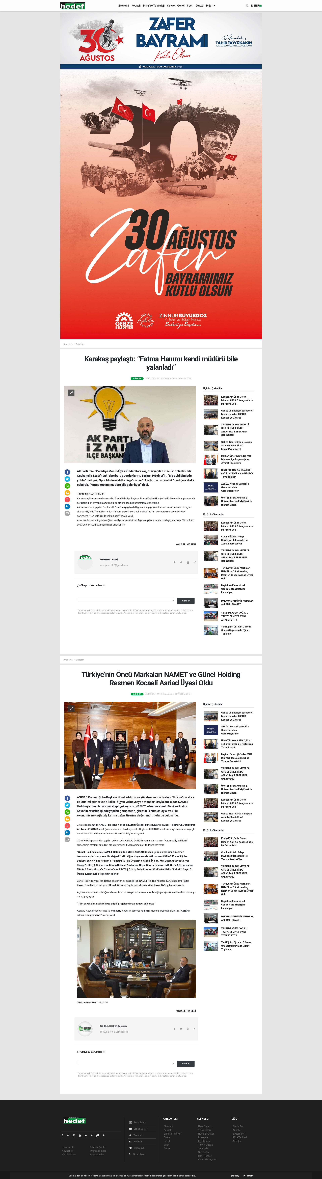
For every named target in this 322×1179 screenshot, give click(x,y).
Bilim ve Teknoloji (153, 5)
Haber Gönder (97, 1154)
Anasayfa (68, 344)
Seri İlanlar (203, 1152)
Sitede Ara (238, 1126)
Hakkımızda (68, 1147)
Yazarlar (138, 1135)
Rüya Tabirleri (240, 1137)
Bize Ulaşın (139, 1154)
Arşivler (137, 1141)
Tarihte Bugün (205, 1144)
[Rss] (93, 1135)
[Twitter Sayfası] (69, 1135)
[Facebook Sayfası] (64, 1135)
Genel (180, 5)
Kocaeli (135, 5)
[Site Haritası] (98, 1135)
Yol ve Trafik (204, 1130)
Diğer (209, 5)
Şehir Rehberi (205, 1156)
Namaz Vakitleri (206, 1133)
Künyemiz (139, 1148)
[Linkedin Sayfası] (87, 1135)
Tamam (249, 1175)
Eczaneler (203, 1137)
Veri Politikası (69, 1154)
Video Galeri (140, 1129)
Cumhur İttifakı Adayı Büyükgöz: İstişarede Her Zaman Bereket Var (234, 540)
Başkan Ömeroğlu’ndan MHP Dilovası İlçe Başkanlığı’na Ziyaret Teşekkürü (236, 459)
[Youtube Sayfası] (81, 1135)
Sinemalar (203, 1148)
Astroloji (237, 1141)
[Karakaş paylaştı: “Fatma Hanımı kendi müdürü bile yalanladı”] (130, 424)
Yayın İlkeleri (68, 1150)
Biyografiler (239, 1133)
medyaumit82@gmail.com (114, 565)
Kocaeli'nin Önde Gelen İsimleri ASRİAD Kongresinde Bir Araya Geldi (237, 400)
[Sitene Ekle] (105, 1135)
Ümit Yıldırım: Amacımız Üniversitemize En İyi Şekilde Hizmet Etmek (236, 501)
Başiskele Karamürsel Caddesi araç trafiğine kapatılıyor (233, 589)
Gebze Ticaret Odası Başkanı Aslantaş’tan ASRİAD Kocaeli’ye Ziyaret (236, 445)
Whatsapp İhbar (98, 1150)
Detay (236, 1175)
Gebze (199, 5)
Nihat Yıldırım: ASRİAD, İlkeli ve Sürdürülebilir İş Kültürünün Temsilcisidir (237, 473)
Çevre (171, 5)
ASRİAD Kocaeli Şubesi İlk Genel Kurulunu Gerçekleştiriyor (235, 487)
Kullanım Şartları (98, 1147)
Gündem (80, 344)
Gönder (186, 600)
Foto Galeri (139, 1122)
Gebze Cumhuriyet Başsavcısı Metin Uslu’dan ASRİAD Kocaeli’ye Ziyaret (237, 414)
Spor (190, 5)
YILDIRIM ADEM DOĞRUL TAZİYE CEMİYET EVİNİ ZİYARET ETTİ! (234, 616)
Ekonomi (123, 5)
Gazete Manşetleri (207, 1159)
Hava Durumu (205, 1126)
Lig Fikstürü (204, 1141)
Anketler (237, 1130)
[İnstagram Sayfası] (75, 1135)
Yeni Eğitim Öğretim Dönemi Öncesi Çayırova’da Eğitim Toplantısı (236, 630)
